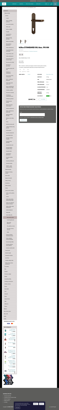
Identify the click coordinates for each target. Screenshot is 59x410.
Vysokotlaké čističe (9, 135)
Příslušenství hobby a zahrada (9, 172)
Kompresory (7, 183)
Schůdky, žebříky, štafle (9, 260)
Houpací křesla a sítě (9, 53)
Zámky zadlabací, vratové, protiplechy (9, 239)
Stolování (6, 294)
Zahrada (6, 15)
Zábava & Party (8, 180)
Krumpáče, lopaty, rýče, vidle (10, 69)
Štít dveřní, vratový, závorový (10, 229)
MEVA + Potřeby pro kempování (9, 80)
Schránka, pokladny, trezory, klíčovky (9, 245)
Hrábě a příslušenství (9, 56)
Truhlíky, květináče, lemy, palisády (10, 127)
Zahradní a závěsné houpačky (9, 138)
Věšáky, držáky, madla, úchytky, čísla (10, 207)
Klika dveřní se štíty (10, 217)
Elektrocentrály (8, 185)
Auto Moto (7, 258)
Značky (5, 318)
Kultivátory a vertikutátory (8, 72)
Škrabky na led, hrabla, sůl (10, 119)
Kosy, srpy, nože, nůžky (10, 62)
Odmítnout (36, 403)
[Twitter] (20, 55)
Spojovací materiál (8, 178)
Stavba (6, 188)
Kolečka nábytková (9, 210)
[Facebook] (22, 55)
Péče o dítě (6, 313)
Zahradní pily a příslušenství (8, 154)
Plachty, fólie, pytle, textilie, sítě (9, 83)
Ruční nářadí (7, 175)
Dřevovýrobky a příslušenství (8, 44)
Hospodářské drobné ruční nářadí (9, 51)
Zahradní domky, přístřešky (9, 142)
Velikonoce (6, 303)
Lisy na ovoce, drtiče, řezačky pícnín (9, 76)
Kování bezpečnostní (10, 220)
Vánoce (6, 306)
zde (26, 405)
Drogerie (6, 271)
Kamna (6, 286)
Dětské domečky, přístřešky (9, 38)
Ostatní (7, 196)
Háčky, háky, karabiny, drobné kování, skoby (9, 200)
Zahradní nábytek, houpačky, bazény (9, 148)
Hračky (5, 316)
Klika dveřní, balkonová (9, 223)
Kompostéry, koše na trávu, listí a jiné (9, 59)
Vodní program (8, 130)
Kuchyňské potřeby (8, 279)
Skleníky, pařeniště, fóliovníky (9, 115)
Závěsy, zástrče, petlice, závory (10, 193)
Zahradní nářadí (9, 151)
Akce (5, 269)
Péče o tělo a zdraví (7, 311)
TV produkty (7, 266)
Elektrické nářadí (8, 169)
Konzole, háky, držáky (9, 241)
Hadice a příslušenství (10, 47)
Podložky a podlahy (9, 90)
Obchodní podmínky (7, 395)
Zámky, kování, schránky (9, 190)
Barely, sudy (8, 26)
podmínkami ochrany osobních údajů (37, 117)
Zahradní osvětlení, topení (9, 158)
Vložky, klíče (8, 212)
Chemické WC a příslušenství (8, 35)
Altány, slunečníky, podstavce (9, 21)
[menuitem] (15, 4)
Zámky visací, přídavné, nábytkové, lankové (10, 203)
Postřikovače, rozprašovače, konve (9, 96)
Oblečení (5, 308)
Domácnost (6, 10)
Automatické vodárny (9, 24)
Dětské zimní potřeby (9, 41)
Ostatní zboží (7, 250)
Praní (5, 291)
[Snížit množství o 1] (39, 100)
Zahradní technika (9, 163)
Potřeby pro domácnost (9, 281)
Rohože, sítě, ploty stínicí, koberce (9, 105)
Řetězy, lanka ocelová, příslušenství (9, 263)
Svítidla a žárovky (8, 284)
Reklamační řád (7, 400)
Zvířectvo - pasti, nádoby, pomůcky (9, 166)
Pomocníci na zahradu (10, 92)
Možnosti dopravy (7, 399)
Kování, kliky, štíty (9, 215)
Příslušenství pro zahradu (9, 102)
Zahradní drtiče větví (9, 145)
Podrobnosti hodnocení (33, 51)
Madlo (8, 232)
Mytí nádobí (7, 289)
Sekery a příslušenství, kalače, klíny (10, 111)
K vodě (7, 18)
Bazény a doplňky (9, 29)
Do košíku (43, 99)
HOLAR (29, 74)
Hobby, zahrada (7, 13)
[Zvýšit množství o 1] (39, 98)
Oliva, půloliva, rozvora (11, 226)
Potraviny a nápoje (8, 274)
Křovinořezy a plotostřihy (8, 65)
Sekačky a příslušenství (10, 108)
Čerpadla (7, 31)
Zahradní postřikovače (10, 161)
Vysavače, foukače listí (10, 132)
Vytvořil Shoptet (53, 406)
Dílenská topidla (8, 253)
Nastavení (17, 407)
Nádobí (6, 276)
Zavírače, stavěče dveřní (10, 248)
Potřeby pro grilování (9, 98)
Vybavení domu (7, 299)
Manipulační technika (9, 255)
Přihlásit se (23, 120)
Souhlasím (41, 403)
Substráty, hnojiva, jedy (10, 124)
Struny (7, 121)
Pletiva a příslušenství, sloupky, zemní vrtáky (10, 87)
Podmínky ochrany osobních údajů (10, 397)
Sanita (6, 296)
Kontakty (5, 402)
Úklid (5, 301)
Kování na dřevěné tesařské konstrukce (9, 235)
